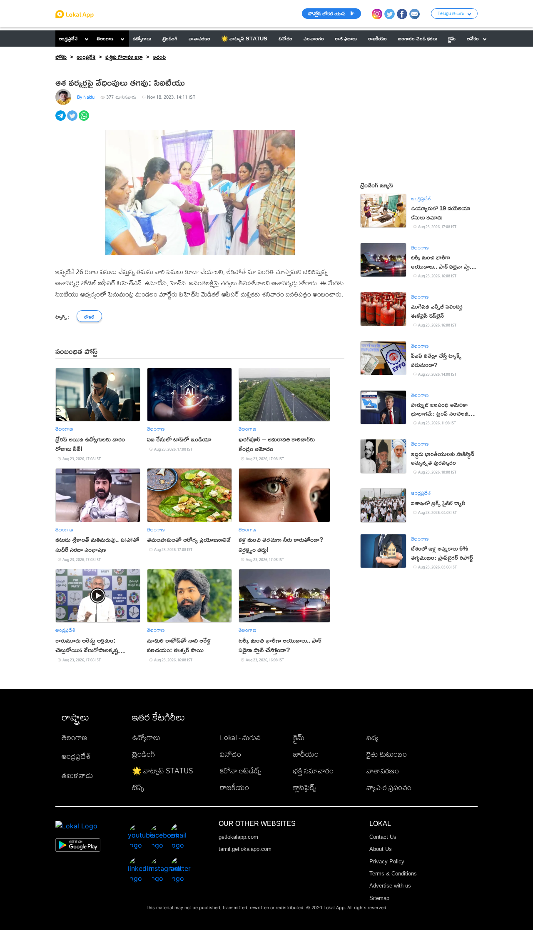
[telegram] (61, 120)
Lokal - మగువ (240, 737)
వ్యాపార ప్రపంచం (388, 787)
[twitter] (73, 120)
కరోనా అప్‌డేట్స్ (240, 770)
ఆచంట (159, 56)
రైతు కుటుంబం (386, 754)
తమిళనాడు (77, 775)
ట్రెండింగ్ (143, 754)
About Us (380, 849)
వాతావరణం (382, 770)
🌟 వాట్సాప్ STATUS (162, 770)
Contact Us (382, 837)
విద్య (372, 737)
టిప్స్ (138, 787)
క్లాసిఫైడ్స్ (304, 787)
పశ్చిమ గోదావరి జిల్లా (124, 56)
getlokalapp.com (238, 837)
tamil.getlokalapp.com (245, 849)
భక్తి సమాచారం (313, 770)
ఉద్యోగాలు (146, 737)
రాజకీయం (234, 787)
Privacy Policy (386, 861)
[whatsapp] (84, 120)
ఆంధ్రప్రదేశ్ (68, 38)
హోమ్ (61, 56)
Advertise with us (390, 886)
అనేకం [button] (473, 38)
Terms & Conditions (393, 873)
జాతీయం (306, 754)
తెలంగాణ (105, 38)
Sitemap (379, 898)
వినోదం (230, 754)
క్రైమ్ (298, 737)
